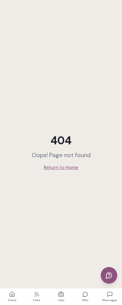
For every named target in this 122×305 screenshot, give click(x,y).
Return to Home (61, 167)
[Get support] (109, 275)
